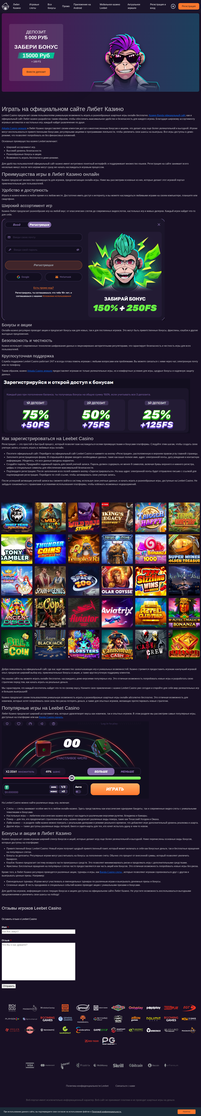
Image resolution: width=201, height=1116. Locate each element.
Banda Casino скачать (51, 717)
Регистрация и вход (158, 6)
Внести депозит (36, 71)
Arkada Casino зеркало (14, 128)
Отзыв (5, 940)
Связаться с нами (125, 1086)
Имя (4, 927)
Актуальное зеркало (134, 6)
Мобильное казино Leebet (110, 6)
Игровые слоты (34, 6)
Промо (66, 6)
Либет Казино (17, 6)
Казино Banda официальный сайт (167, 115)
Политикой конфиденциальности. (107, 1112)
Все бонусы (52, 6)
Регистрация (189, 6)
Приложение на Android (82, 6)
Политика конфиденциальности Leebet (87, 1086)
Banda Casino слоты (111, 872)
